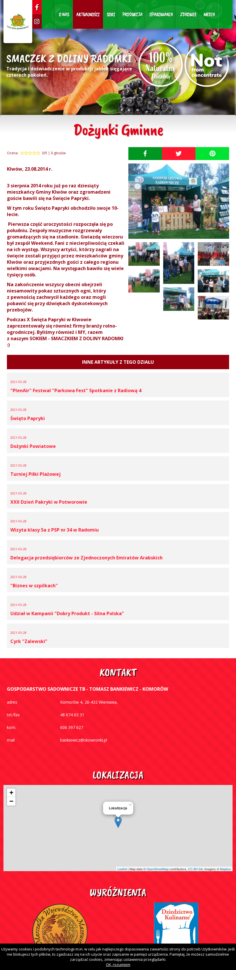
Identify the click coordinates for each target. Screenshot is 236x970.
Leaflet (122, 869)
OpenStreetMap (157, 869)
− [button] (11, 801)
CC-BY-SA (195, 869)
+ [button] (11, 792)
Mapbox (225, 869)
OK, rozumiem (118, 964)
